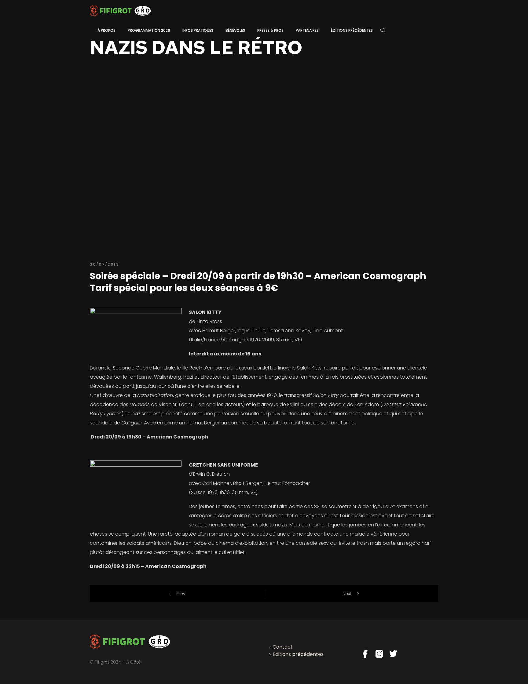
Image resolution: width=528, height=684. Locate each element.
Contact (283, 646)
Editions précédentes (298, 654)
